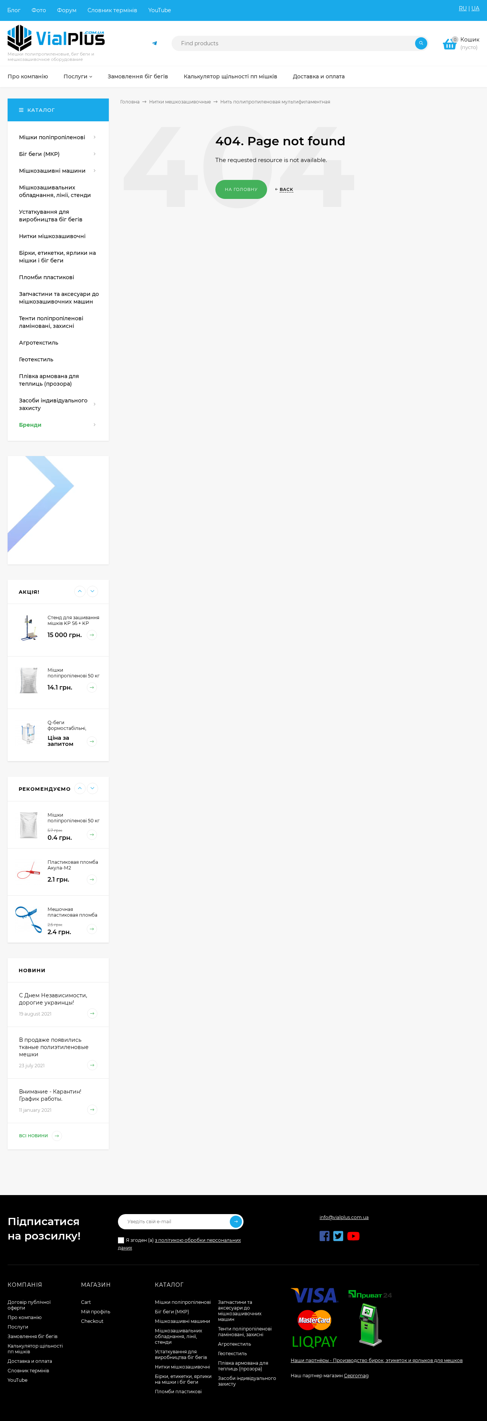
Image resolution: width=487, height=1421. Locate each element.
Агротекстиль (234, 1344)
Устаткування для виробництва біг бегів (181, 1354)
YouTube (159, 10)
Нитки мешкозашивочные (180, 102)
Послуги (18, 1327)
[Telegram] (155, 44)
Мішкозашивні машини (182, 1321)
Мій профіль (95, 1312)
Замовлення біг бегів (32, 1336)
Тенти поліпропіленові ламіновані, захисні (245, 1331)
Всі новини (34, 1136)
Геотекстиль (232, 1353)
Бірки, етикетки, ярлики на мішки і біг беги (183, 1379)
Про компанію (24, 1317)
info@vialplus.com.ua (344, 1217)
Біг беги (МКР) (172, 1312)
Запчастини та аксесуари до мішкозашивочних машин (239, 1310)
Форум (66, 10)
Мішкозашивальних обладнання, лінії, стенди (178, 1336)
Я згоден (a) (179, 1243)
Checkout (92, 1321)
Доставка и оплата (30, 1361)
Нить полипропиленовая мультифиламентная (275, 102)
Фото (39, 10)
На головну (241, 189)
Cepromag (356, 1375)
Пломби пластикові (178, 1391)
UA (475, 8)
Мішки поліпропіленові (183, 1302)
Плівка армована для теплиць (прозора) (243, 1366)
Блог (14, 10)
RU (463, 8)
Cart (86, 1302)
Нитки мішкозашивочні (182, 1367)
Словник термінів (112, 10)
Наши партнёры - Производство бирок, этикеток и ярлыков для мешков (377, 1360)
